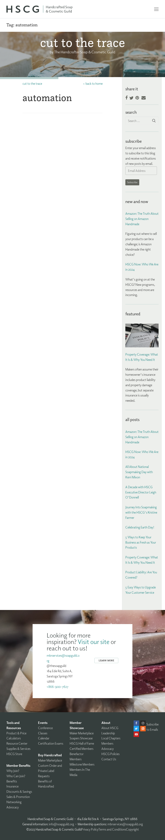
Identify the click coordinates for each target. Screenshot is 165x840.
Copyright (132, 829)
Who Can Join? (15, 776)
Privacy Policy (89, 829)
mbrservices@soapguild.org (125, 824)
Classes (42, 733)
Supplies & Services (18, 749)
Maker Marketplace (50, 760)
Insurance (12, 786)
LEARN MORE (106, 660)
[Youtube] (136, 734)
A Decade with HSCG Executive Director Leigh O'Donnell (140, 492)
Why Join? (12, 771)
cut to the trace (32, 84)
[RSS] (143, 728)
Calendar (43, 738)
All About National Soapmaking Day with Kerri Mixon (139, 472)
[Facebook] (136, 723)
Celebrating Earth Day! (139, 527)
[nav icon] (156, 9)
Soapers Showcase (81, 738)
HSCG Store (14, 754)
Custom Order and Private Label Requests (50, 771)
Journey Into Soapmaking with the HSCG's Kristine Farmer (141, 512)
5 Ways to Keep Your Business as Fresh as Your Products (140, 542)
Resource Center (16, 743)
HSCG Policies (110, 754)
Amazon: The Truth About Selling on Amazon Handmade (142, 219)
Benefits (11, 781)
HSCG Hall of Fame (82, 743)
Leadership (108, 733)
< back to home (93, 84)
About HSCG (109, 728)
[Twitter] (136, 728)
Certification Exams (50, 743)
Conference (45, 728)
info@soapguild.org (61, 824)
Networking (14, 802)
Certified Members (81, 749)
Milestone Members (82, 764)
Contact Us (108, 759)
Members (107, 743)
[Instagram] (143, 723)
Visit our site (93, 641)
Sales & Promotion (18, 797)
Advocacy (12, 807)
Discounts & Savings (19, 791)
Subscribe (132, 182)
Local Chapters (110, 738)
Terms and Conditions (112, 829)
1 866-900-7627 (57, 687)
